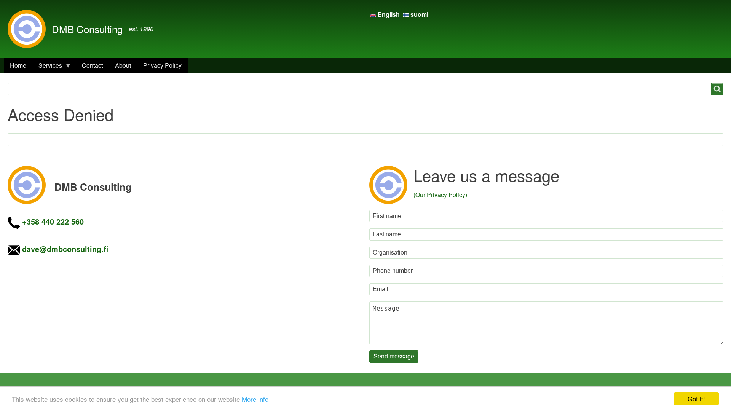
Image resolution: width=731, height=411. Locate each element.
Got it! (696, 398)
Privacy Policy (162, 65)
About (123, 65)
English (388, 14)
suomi (418, 14)
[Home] (30, 29)
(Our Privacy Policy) (440, 194)
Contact (92, 65)
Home (18, 65)
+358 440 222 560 (53, 221)
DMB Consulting (87, 29)
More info (255, 399)
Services (47, 67)
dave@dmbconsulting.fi (65, 248)
